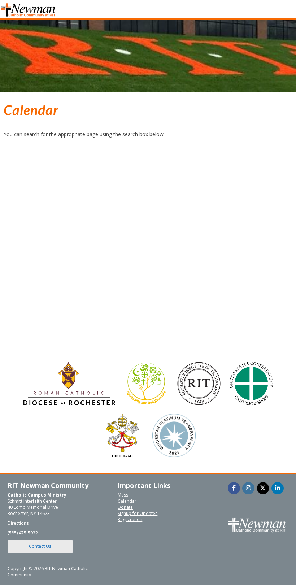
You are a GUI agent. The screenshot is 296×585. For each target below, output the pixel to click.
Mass (123, 495)
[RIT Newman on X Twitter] (263, 488)
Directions (18, 523)
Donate (125, 507)
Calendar (127, 501)
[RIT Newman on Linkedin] (277, 488)
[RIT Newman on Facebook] (234, 488)
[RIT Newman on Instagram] (248, 488)
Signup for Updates (137, 513)
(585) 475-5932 (23, 533)
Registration (130, 519)
